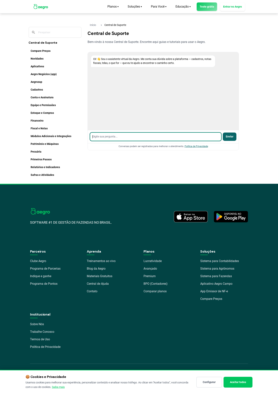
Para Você (158, 6)
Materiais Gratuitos (99, 276)
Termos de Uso (40, 339)
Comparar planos (155, 291)
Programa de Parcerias (45, 268)
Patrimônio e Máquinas (45, 143)
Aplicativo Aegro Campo (216, 283)
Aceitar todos (238, 382)
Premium (150, 276)
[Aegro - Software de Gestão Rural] (40, 6)
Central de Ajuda (98, 283)
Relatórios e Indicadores (45, 167)
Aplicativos (37, 66)
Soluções (135, 6)
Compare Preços (40, 50)
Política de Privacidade (196, 146)
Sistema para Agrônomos (217, 268)
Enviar (229, 136)
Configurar (209, 382)
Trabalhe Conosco (42, 332)
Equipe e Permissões (43, 105)
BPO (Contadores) (156, 283)
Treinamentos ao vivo (101, 261)
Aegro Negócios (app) (44, 74)
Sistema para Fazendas (216, 276)
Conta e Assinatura (42, 97)
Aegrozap (36, 81)
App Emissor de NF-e (214, 291)
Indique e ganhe (40, 276)
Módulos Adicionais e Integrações (51, 136)
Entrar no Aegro (232, 6)
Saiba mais (58, 387)
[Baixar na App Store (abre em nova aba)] (191, 216)
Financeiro (37, 120)
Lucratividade (153, 261)
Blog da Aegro (96, 268)
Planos (113, 6)
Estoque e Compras (42, 112)
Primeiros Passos (41, 159)
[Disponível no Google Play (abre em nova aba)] (231, 216)
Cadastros (37, 89)
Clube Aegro (38, 261)
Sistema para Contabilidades (219, 261)
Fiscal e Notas (39, 128)
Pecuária (36, 151)
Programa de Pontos (43, 283)
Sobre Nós (37, 324)
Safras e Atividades (42, 174)
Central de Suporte (43, 43)
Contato (92, 291)
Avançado (150, 268)
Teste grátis (207, 6)
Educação (183, 6)
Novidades (37, 58)
